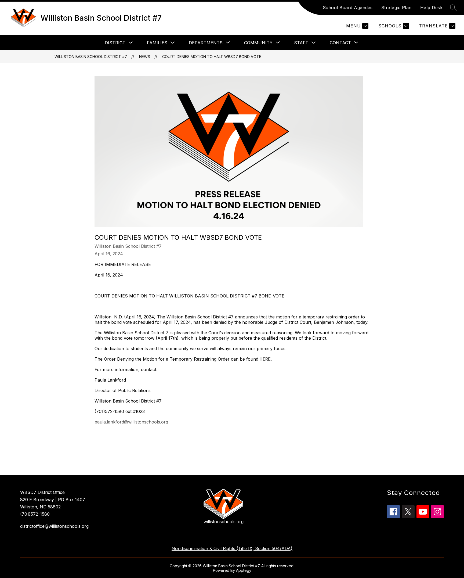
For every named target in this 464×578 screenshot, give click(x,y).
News (144, 56)
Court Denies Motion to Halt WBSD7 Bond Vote (211, 56)
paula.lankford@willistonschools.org (131, 422)
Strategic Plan (396, 7)
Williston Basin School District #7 (91, 56)
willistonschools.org (224, 521)
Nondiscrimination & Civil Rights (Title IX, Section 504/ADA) (232, 548)
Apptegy (243, 570)
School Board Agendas (348, 7)
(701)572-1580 (35, 514)
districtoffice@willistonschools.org (54, 526)
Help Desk (431, 7)
